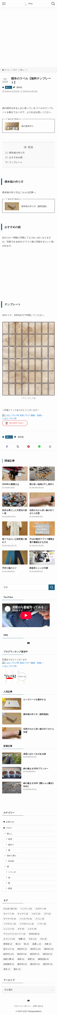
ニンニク (8, 929)
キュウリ (23, 914)
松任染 (11, 861)
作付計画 (34, 934)
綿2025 (34, 954)
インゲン (26, 909)
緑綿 (21, 959)
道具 (6, 969)
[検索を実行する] (51, 587)
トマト (41, 924)
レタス (32, 929)
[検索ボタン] (53, 4)
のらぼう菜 (10, 909)
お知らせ (10, 822)
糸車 (48, 944)
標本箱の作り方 (17, 152)
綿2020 (22, 949)
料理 (10, 839)
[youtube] (28, 643)
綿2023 (8, 954)
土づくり (9, 939)
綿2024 (21, 954)
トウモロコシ (26, 924)
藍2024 (35, 964)
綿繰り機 (8, 959)
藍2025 (47, 964)
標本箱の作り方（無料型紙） (34, 206)
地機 (22, 939)
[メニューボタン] (4, 4)
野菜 (10, 888)
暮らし (8, 87)
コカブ (36, 914)
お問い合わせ (38, 1006)
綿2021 (35, 949)
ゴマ (47, 914)
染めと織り (11, 855)
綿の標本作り (27, 126)
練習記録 (43, 959)
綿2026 (47, 954)
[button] (7, 446)
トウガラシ (9, 924)
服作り (11, 845)
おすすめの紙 (15, 157)
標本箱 (19, 87)
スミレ (39, 919)
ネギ (21, 929)
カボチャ (40, 909)
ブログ (9, 828)
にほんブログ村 (9, 418)
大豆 (32, 939)
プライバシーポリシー (22, 1006)
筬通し (36, 944)
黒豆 (17, 969)
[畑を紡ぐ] (28, 4)
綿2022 (48, 949)
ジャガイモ (25, 919)
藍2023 (22, 964)
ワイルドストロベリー (14, 934)
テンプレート (15, 162)
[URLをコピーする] (50, 446)
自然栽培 (8, 964)
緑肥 (31, 959)
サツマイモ (9, 919)
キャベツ (8, 914)
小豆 (43, 939)
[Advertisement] (28, 37)
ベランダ (12, 872)
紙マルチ (8, 949)
